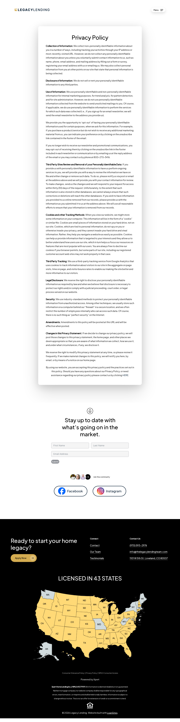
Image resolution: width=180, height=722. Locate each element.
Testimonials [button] (97, 558)
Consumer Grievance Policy (73, 673)
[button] (158, 10)
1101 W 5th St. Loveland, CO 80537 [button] (149, 558)
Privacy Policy (91, 673)
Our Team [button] (95, 551)
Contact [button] (95, 545)
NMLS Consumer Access (108, 673)
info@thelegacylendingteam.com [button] (148, 551)
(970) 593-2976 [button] (138, 545)
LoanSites (112, 712)
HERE (125, 375)
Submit (55, 461)
